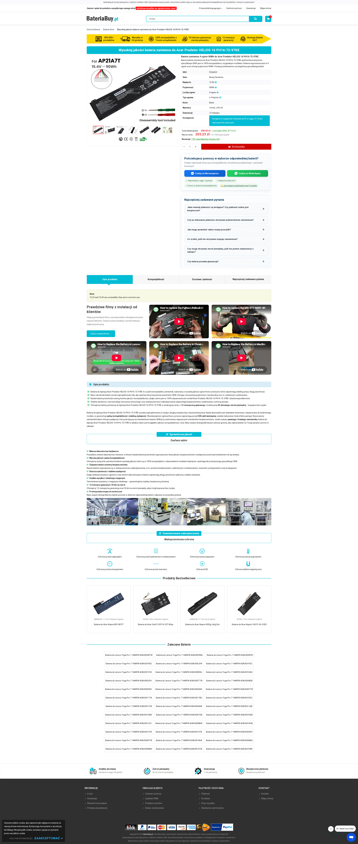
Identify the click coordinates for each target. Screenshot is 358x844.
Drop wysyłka (208, 803)
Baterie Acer (108, 29)
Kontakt (265, 793)
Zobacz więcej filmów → (101, 334)
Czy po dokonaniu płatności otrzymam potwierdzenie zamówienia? (220, 220)
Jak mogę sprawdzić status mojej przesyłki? (209, 229)
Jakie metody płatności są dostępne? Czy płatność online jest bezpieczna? (218, 209)
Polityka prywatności (97, 808)
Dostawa (205, 798)
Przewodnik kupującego (209, 8)
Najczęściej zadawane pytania (248, 279)
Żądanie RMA (151, 798)
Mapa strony (265, 8)
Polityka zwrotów (153, 803)
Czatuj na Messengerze (207, 173)
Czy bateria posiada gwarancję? (203, 261)
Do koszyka (238, 146)
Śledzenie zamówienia (212, 808)
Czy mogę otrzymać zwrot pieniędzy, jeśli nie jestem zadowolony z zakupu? (220, 250)
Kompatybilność (156, 279)
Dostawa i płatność (202, 279)
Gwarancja (251, 8)
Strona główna (93, 29)
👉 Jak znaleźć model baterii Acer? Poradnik (239, 186)
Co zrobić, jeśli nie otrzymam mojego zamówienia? (212, 239)
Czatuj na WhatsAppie (250, 173)
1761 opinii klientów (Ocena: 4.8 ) (205, 139)
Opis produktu (109, 279)
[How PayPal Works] (222, 827)
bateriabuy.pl (148, 834)
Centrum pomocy (234, 8)
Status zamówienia (154, 808)
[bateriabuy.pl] (102, 19)
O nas (90, 793)
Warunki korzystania (97, 803)
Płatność (205, 793)
